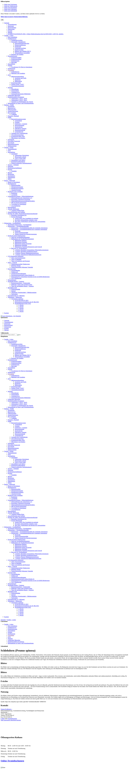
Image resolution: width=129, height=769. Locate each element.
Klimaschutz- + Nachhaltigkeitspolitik (18, 226)
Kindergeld (18, 46)
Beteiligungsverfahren (17, 188)
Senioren (10, 87)
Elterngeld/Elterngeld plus (22, 43)
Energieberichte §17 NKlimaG (16, 295)
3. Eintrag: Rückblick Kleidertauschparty (26, 251)
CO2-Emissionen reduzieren (15, 256)
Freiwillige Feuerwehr (14, 141)
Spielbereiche (11, 68)
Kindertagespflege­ (16, 59)
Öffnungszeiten (12, 109)
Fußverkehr (14, 294)
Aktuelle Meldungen (13, 209)
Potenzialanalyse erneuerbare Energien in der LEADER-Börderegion (30, 276)
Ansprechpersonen (13, 111)
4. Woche (21, 310)
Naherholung (11, 177)
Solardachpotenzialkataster (18, 273)
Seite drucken (17, 720)
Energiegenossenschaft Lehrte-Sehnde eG (22, 275)
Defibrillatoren (15, 72)
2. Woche (21, 306)
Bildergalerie (18, 81)
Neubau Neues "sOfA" (17, 84)
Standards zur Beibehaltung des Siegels (22, 101)
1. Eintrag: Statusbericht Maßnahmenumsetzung (28, 254)
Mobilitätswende (12, 288)
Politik (9, 117)
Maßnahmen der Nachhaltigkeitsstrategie (22, 239)
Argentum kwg (15, 92)
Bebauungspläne (15, 185)
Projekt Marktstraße (16, 217)
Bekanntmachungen (13, 144)
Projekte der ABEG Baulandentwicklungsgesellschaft (22, 213)
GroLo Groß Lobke (20, 158)
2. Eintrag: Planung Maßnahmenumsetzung (27, 253)
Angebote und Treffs (20, 78)
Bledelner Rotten (16, 265)
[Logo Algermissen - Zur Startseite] (11, 316)
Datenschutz (11, 29)
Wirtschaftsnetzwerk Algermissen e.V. (21, 198)
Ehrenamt (10, 166)
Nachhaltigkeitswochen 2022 (23, 303)
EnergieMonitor (15, 270)
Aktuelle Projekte (16, 190)
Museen (10, 172)
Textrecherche (19, 127)
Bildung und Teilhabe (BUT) (23, 51)
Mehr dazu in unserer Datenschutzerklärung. (14, 16)
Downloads (11, 142)
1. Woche (21, 305)
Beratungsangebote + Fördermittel (20, 283)
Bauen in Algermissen (14, 182)
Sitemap (10, 32)
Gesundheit (11, 70)
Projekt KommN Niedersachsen (16, 235)
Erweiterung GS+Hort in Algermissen (21, 67)
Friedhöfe (14, 171)
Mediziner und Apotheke (18, 73)
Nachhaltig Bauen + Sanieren (16, 281)
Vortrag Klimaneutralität (21, 232)
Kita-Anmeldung (12, 37)
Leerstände (14, 194)
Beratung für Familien (17, 54)
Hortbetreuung (15, 60)
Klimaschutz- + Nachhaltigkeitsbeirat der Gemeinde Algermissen (29, 229)
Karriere (6, 313)
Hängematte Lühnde (20, 157)
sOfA (9, 75)
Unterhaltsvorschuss (20, 48)
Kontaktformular (12, 718)
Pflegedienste (15, 89)
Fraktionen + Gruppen (21, 124)
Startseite (6, 23)
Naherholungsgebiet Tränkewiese (20, 264)
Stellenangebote (12, 146)
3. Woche (21, 308)
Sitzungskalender (19, 125)
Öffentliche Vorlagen (20, 128)
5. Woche (21, 311)
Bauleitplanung (12, 183)
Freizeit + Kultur (8, 147)
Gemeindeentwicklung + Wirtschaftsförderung (20, 196)
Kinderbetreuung (12, 56)
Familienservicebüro (16, 40)
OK (2, 19)
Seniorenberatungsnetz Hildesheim (20, 94)
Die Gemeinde (12, 113)
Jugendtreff (14, 154)
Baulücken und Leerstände (15, 191)
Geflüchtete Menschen (14, 95)
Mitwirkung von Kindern (18, 138)
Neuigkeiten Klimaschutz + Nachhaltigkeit (19, 224)
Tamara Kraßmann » (6, 709)
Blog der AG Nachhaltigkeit (19, 248)
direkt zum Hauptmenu (10, 7)
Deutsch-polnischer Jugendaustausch (21, 163)
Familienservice (12, 38)
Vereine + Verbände (13, 165)
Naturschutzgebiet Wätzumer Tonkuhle (22, 267)
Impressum (11, 26)
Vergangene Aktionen (17, 299)
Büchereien (11, 174)
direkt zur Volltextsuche (10, 6)
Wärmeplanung (12, 280)
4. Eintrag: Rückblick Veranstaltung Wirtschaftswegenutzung (31, 250)
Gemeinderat (18, 120)
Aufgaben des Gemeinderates (19, 133)
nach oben (10, 720)
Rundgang (18, 79)
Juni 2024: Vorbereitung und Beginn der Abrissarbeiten (30, 221)
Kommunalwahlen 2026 (18, 136)
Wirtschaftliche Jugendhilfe (22, 53)
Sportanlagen (11, 176)
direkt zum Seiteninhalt (10, 10)
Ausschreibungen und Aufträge (16, 212)
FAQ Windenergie (16, 278)
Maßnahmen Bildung (21, 240)
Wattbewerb (14, 272)
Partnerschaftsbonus (20, 45)
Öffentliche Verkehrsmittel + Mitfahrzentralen (23, 292)
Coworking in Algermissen (18, 204)
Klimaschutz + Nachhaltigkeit (12, 223)
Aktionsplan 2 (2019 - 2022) (19, 100)
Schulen (10, 65)
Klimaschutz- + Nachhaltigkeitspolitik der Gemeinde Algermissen (29, 228)
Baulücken (14, 193)
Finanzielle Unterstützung (18, 42)
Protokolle (17, 231)
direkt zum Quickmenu (10, 4)
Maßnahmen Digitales (21, 242)
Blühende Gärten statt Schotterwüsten (21, 284)
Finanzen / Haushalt (13, 116)
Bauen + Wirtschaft (9, 180)
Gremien (17, 122)
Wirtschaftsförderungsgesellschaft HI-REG (23, 201)
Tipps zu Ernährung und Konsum (20, 261)
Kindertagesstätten (16, 57)
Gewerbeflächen (15, 206)
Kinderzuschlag (19, 49)
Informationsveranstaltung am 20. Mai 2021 (27, 302)
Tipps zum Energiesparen (18, 258)
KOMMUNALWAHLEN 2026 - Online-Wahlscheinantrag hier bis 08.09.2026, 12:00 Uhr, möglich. (36, 34)
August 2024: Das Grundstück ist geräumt (26, 218)
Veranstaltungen (12, 24)
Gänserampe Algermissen (22, 155)
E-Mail (3, 718)
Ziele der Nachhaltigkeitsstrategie (20, 237)
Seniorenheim (15, 90)
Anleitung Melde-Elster (17, 210)
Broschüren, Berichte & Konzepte (20, 199)
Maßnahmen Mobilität (21, 245)
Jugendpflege (11, 64)
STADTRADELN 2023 (21, 300)
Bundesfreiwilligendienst (18, 161)
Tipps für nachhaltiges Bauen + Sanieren (22, 286)
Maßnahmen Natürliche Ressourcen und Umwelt (28, 247)
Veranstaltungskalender (17, 86)
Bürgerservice (11, 108)
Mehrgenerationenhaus (17, 76)
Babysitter (14, 62)
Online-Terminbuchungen (12, 761)
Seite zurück (4, 720)
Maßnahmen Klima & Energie (23, 243)
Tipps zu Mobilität (16, 259)
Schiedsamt (11, 139)
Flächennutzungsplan (17, 187)
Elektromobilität (15, 289)
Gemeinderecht (19, 131)
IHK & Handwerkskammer (18, 202)
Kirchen (10, 169)
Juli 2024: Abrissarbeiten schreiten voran (26, 220)
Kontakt (10, 31)
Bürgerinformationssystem (18, 119)
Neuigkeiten (11, 106)
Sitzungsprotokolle (20, 130)
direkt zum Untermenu (10, 9)
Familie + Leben (8, 35)
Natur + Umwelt (12, 262)
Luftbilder (14, 114)
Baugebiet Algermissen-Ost (18, 215)
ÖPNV (10, 179)
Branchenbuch (12, 207)
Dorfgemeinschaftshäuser (15, 168)
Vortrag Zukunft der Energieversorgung (26, 234)
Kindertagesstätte (16, 83)
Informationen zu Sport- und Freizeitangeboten (21, 103)
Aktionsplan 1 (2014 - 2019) (19, 98)
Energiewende (12, 269)
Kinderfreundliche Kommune (16, 97)
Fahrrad (13, 291)
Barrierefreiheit (12, 27)
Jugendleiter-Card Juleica (18, 160)
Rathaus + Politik (9, 105)
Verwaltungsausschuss (17, 135)
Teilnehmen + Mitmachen (15, 297)
